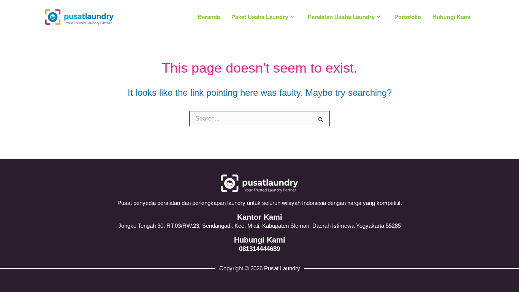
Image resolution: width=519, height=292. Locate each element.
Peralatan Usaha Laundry (341, 17)
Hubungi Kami (451, 17)
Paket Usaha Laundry (259, 17)
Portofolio (407, 17)
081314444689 (259, 248)
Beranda (209, 17)
